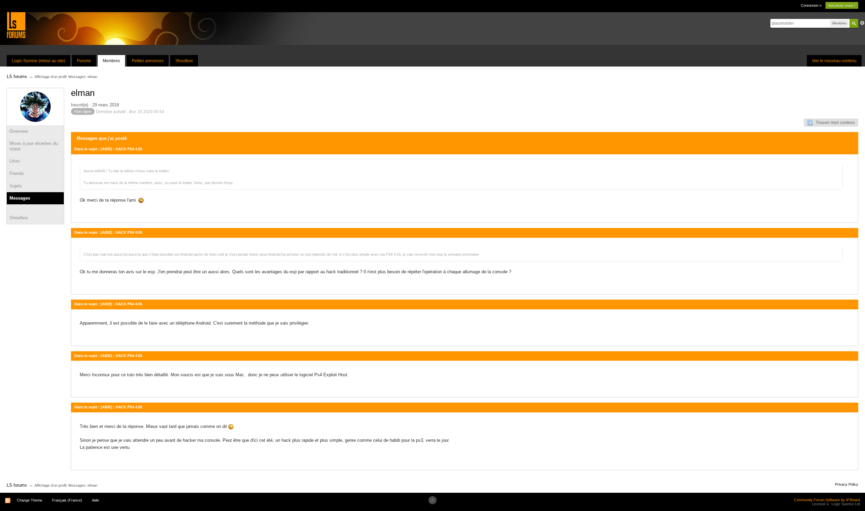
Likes (14, 160)
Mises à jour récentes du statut (33, 146)
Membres (111, 60)
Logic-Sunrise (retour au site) (38, 60)
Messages (19, 198)
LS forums (17, 485)
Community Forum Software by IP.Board (827, 500)
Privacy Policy (846, 484)
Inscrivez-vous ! (842, 5)
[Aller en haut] (432, 500)
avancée (862, 23)
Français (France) (67, 500)
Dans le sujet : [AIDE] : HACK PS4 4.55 (108, 149)
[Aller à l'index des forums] (16, 24)
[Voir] (35, 208)
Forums (84, 60)
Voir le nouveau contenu (834, 60)
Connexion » (811, 5)
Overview (18, 131)
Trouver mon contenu (834, 122)
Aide (95, 500)
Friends (16, 173)
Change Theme (29, 500)
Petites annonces (148, 60)
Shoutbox (184, 60)
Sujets (15, 185)
